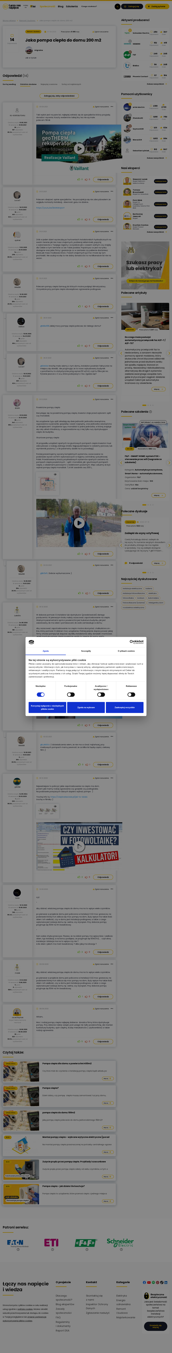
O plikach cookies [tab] (126, 651)
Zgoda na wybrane (86, 707)
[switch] (71, 694)
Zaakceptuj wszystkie (125, 707)
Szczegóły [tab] (86, 651)
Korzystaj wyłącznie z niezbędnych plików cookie (47, 707)
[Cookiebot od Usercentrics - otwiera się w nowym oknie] (132, 642)
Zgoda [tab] (46, 651)
